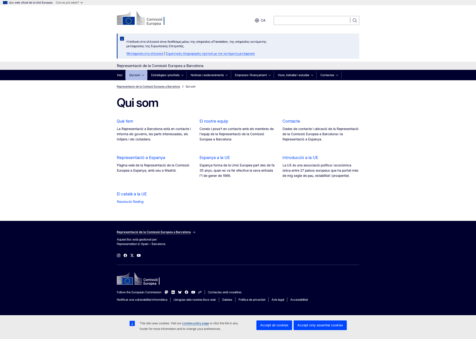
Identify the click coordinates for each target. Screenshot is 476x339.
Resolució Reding (130, 202)
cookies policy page (195, 323)
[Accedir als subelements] (144, 75)
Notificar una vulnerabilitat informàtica (142, 299)
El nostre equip (214, 121)
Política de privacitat (251, 299)
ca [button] (263, 20)
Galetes (227, 299)
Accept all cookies (274, 325)
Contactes (327, 75)
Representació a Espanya (141, 157)
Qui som (134, 75)
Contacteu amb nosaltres (225, 292)
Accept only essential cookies (320, 325)
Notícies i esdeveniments (207, 75)
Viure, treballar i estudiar (293, 75)
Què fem (125, 121)
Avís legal (277, 299)
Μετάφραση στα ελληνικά (144, 53)
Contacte (291, 121)
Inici (119, 75)
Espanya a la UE (215, 157)
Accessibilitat (299, 299)
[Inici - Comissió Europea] (147, 18)
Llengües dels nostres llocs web (194, 299)
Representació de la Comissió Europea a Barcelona (148, 86)
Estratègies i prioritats (165, 75)
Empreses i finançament (251, 75)
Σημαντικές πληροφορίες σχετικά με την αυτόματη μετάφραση (210, 53)
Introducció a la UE (300, 157)
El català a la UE (132, 194)
